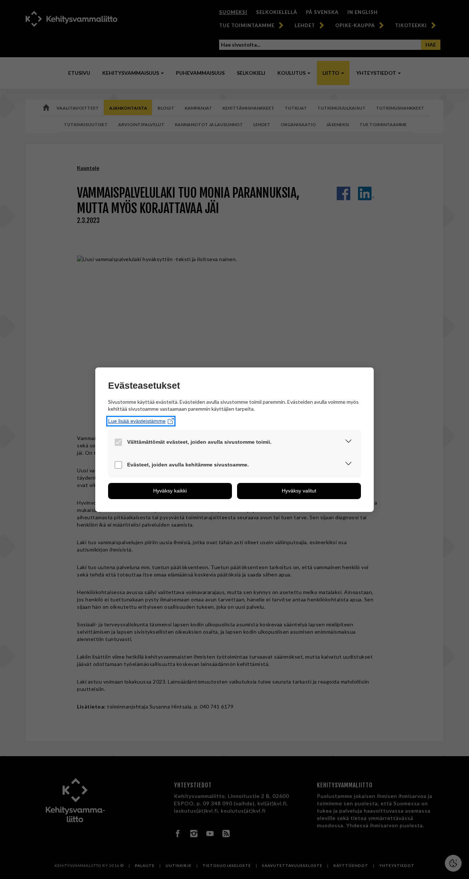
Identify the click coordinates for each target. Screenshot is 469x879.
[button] (348, 442)
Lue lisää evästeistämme (137, 421)
